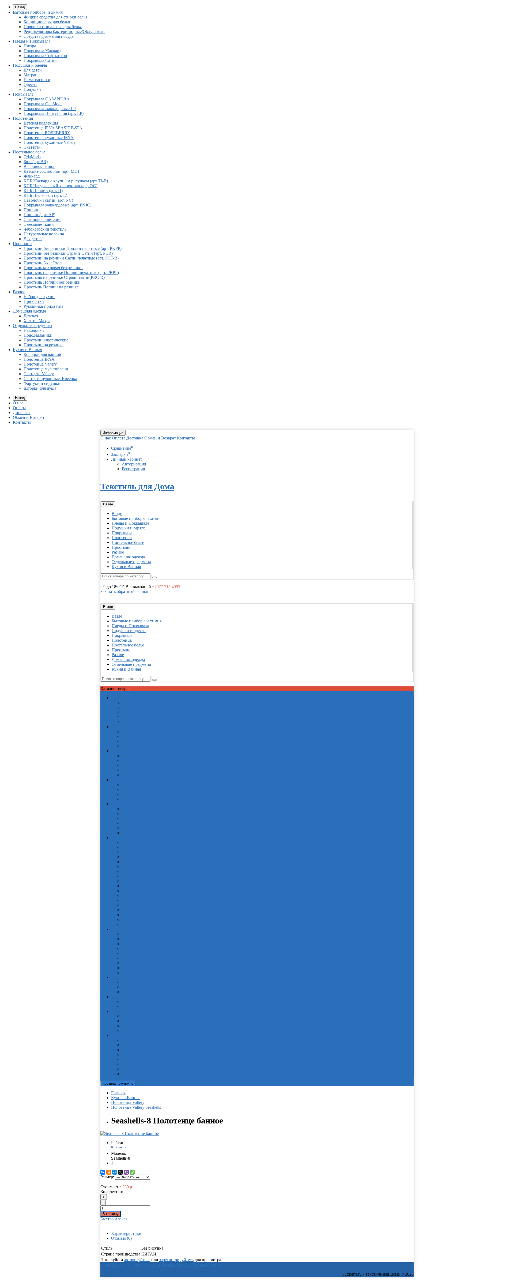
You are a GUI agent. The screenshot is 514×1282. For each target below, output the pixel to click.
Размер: (107, 1177)
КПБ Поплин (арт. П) (43, 190)
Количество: (111, 1191)
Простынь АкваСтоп (43, 263)
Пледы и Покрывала (31, 41)
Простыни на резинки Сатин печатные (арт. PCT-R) (71, 258)
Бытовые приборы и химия (38, 12)
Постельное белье (29, 152)
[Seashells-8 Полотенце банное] (129, 1133)
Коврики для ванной (42, 354)
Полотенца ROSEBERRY (47, 132)
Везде (117, 513)
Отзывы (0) (121, 1238)
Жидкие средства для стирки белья (55, 17)
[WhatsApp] (132, 1172)
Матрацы (32, 75)
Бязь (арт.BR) (36, 161)
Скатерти (32, 147)
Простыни (22, 243)
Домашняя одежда (29, 311)
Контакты (22, 422)
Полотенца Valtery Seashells (136, 1107)
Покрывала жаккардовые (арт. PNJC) (57, 205)
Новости (185, 1264)
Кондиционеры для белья (47, 22)
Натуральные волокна (44, 234)
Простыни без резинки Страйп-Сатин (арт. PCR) (68, 253)
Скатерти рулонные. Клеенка (50, 378)
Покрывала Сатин (40, 60)
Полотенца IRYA (39, 359)
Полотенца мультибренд (46, 369)
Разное (19, 292)
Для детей (33, 70)
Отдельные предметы (32, 325)
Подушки (32, 89)
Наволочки (34, 330)
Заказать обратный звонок (124, 591)
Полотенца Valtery (40, 364)
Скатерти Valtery (39, 373)
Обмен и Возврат (28, 417)
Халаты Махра (37, 320)
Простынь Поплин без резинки (52, 282)
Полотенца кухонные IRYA (49, 137)
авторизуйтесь (137, 1259)
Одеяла (30, 84)
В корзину (111, 1214)
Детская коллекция (41, 123)
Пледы (30, 46)
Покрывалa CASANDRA (47, 99)
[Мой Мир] (114, 1172)
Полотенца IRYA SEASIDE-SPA (53, 128)
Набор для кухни (39, 296)
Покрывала (23, 94)
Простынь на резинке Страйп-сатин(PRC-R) (64, 277)
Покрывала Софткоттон (45, 55)
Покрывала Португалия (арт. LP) (54, 113)
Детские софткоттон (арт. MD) (51, 171)
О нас (18, 403)
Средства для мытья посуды (49, 36)
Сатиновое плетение (42, 219)
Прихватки (34, 301)
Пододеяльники (38, 335)
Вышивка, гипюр (39, 166)
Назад (20, 7)
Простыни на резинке (43, 345)
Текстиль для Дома (137, 486)
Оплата (19, 407)
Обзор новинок (208, 1264)
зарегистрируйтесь (176, 1259)
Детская (31, 316)
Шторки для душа (40, 388)
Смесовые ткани (39, 224)
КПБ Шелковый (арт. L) (45, 195)
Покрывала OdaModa (43, 103)
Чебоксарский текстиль (45, 229)
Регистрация (133, 469)
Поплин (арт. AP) (39, 214)
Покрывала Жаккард (42, 50)
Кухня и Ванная (27, 349)
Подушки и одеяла (30, 65)
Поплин (31, 210)
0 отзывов (118, 1147)
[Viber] (126, 1172)
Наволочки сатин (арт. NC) (48, 200)
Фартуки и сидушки (42, 383)
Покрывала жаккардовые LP (50, 108)
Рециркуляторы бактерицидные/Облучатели (64, 31)
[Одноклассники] (108, 1172)
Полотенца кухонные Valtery (50, 142)
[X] (120, 1172)
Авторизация (134, 464)
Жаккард (32, 176)
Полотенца (23, 118)
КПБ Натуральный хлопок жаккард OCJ (60, 185)
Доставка (21, 412)
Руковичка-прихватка (43, 306)
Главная (118, 1093)
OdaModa (32, 157)
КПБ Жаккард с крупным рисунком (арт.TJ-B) (66, 181)
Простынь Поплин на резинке (51, 287)
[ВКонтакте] (102, 1172)
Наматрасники (37, 79)
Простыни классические (46, 340)
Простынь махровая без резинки (53, 267)
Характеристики (126, 1233)
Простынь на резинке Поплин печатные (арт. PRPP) (71, 272)
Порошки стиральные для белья (53, 26)
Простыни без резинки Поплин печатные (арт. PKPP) (73, 248)
